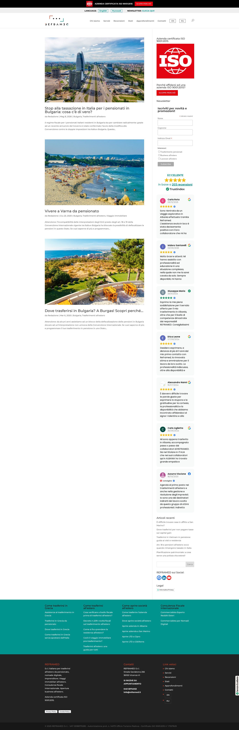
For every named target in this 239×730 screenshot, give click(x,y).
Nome (160, 118)
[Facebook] (159, 578)
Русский (116, 11)
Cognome (162, 128)
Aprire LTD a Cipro (131, 636)
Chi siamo (95, 21)
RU (182, 21)
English (103, 11)
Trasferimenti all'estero (94, 116)
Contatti (162, 21)
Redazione (53, 116)
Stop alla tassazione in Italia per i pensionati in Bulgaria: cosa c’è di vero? (87, 110)
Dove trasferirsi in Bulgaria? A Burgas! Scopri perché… (94, 311)
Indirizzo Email (165, 138)
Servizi (106, 21)
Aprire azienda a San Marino (136, 631)
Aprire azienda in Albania (134, 626)
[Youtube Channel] (169, 578)
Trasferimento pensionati (171, 152)
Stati (130, 21)
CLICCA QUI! (148, 11)
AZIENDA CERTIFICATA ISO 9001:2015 (114, 3)
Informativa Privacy (166, 590)
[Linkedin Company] (164, 578)
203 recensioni (182, 184)
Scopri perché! (167, 92)
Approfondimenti (145, 21)
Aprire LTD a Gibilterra (133, 641)
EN (172, 21)
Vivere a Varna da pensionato (72, 211)
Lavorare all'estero (168, 159)
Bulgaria (77, 116)
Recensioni (119, 21)
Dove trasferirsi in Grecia (57, 629)
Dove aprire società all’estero (136, 621)
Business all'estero (168, 155)
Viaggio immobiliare (116, 216)
